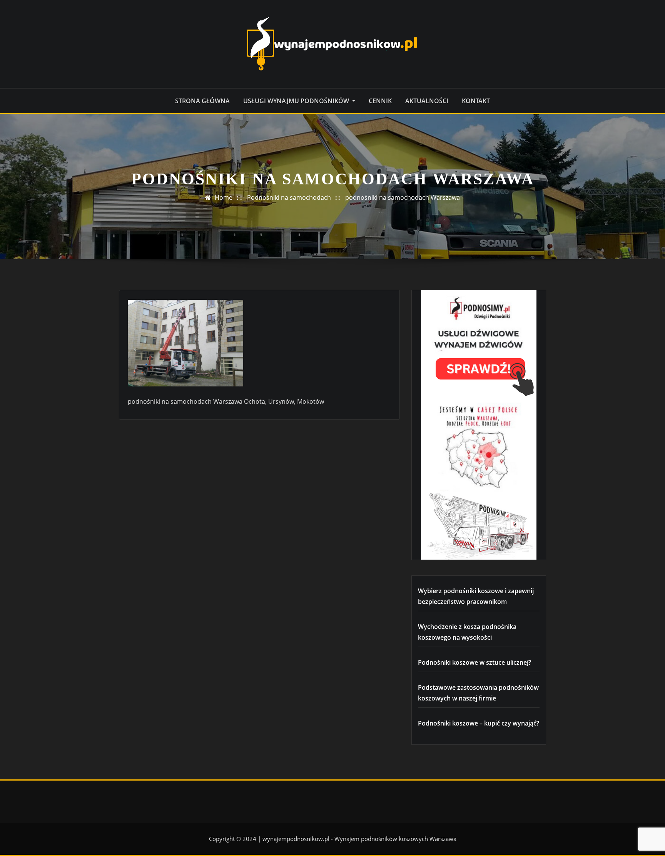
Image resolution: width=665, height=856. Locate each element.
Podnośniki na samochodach (289, 197)
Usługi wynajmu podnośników (297, 101)
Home (223, 197)
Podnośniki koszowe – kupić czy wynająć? (478, 723)
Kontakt (476, 101)
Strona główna (202, 101)
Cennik (380, 101)
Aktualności (426, 101)
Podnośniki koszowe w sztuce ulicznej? (474, 662)
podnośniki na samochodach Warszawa (402, 197)
